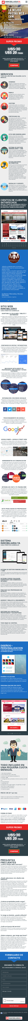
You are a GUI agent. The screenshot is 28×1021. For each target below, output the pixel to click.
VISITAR (22, 240)
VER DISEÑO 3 (14, 727)
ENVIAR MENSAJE (14, 1006)
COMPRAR (14, 65)
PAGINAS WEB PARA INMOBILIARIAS (13, 3)
